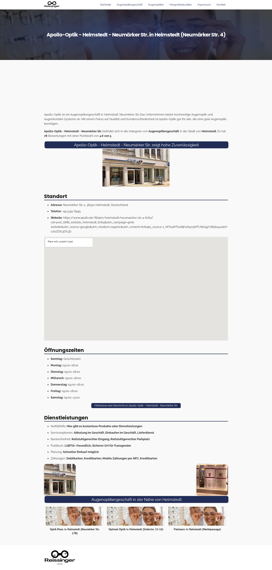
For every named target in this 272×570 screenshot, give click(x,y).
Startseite (105, 4)
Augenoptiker (156, 4)
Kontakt (221, 4)
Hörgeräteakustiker (181, 4)
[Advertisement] (136, 87)
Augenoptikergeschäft (129, 4)
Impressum (204, 4)
